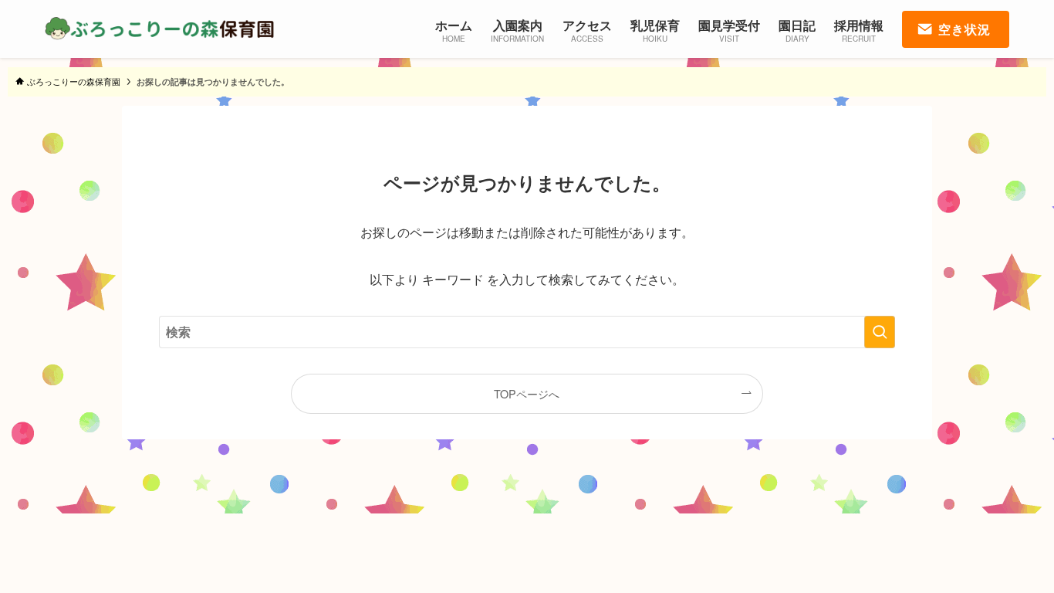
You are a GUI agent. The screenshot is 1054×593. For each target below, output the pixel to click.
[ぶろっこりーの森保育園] (161, 29)
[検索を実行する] (879, 332)
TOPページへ (526, 393)
